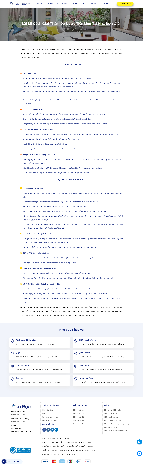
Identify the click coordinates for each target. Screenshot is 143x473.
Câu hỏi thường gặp (111, 427)
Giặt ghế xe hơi (78, 420)
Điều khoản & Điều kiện (112, 410)
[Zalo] (139, 442)
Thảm (68, 20)
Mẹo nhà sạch (78, 424)
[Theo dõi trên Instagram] (48, 430)
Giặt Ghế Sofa (53, 4)
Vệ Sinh (74, 20)
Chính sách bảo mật (111, 413)
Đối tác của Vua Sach (49, 420)
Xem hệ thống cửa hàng (50, 417)
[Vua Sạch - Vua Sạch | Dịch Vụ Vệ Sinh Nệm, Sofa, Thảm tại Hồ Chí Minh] (19, 4)
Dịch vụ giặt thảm (79, 417)
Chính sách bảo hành (111, 417)
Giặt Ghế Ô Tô (109, 4)
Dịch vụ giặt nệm (79, 410)
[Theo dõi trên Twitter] (52, 430)
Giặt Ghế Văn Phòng (80, 4)
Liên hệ (44, 413)
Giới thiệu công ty (48, 410)
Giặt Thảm (65, 4)
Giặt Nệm (41, 4)
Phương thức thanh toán (113, 420)
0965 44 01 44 (18, 414)
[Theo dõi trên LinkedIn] (56, 430)
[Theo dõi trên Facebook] (44, 430)
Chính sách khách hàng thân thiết (116, 431)
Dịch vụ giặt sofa (79, 413)
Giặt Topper (96, 4)
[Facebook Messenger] (139, 453)
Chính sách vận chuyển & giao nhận (117, 424)
